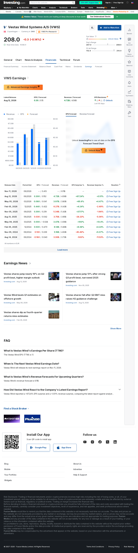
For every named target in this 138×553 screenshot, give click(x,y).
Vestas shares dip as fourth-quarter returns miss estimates (23, 314)
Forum (76, 60)
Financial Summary (11, 67)
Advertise (77, 469)
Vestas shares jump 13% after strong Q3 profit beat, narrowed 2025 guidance (85, 278)
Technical (65, 60)
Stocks (8, 12)
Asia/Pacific (100, 12)
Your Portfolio (10, 475)
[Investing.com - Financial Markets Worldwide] (14, 3)
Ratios (68, 67)
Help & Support (80, 475)
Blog (6, 464)
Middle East (89, 12)
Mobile (7, 469)
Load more (62, 250)
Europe (79, 12)
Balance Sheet (45, 67)
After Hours (37, 12)
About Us (77, 464)
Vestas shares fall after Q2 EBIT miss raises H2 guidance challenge (85, 297)
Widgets (8, 480)
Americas (71, 12)
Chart (18, 60)
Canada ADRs (60, 12)
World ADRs (48, 12)
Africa (108, 12)
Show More (115, 328)
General (8, 60)
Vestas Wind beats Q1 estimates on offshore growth (22, 297)
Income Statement (29, 67)
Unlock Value (113, 39)
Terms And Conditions (95, 547)
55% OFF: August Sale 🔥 (91, 3)
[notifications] (127, 2)
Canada (18, 12)
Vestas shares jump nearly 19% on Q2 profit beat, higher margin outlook (24, 276)
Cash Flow (58, 67)
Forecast (98, 67)
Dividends (78, 67)
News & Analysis (33, 60)
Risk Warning (129, 547)
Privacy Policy (114, 547)
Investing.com (9, 282)
